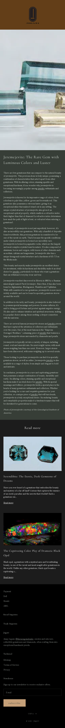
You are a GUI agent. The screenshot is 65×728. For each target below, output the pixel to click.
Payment (7, 591)
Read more (8, 502)
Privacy (6, 669)
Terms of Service (11, 664)
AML (5, 605)
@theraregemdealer (24, 638)
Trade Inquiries (10, 623)
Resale (6, 601)
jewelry (41, 188)
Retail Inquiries (10, 614)
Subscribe (14, 702)
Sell (5, 596)
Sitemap (7, 659)
